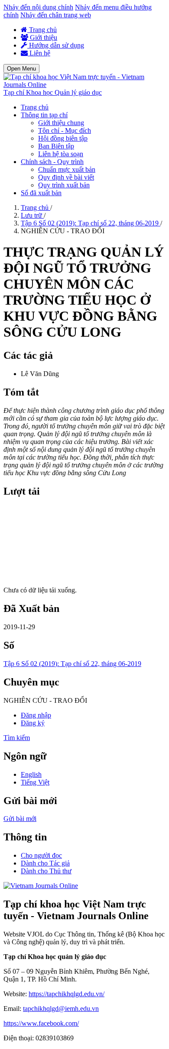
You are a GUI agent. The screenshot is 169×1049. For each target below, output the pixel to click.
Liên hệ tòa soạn (60, 154)
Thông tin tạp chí (44, 115)
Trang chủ (42, 29)
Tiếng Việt (35, 782)
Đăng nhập (36, 715)
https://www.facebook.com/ (41, 1023)
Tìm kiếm (16, 737)
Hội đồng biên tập (63, 138)
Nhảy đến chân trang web (55, 15)
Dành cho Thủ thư (46, 871)
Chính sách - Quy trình (52, 161)
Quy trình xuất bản (64, 185)
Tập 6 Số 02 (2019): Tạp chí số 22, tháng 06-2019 (90, 223)
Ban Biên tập (56, 146)
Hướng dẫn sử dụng (55, 45)
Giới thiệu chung (61, 122)
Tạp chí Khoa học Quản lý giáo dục (52, 92)
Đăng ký (33, 723)
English (31, 774)
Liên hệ (39, 53)
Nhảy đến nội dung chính (38, 7)
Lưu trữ (32, 215)
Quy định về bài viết (66, 177)
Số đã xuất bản (41, 192)
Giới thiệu (42, 37)
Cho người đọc (41, 855)
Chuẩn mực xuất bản (66, 169)
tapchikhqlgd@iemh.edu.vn (61, 1008)
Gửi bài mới (19, 818)
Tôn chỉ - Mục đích (64, 130)
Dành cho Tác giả (45, 863)
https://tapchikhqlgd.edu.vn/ (66, 994)
